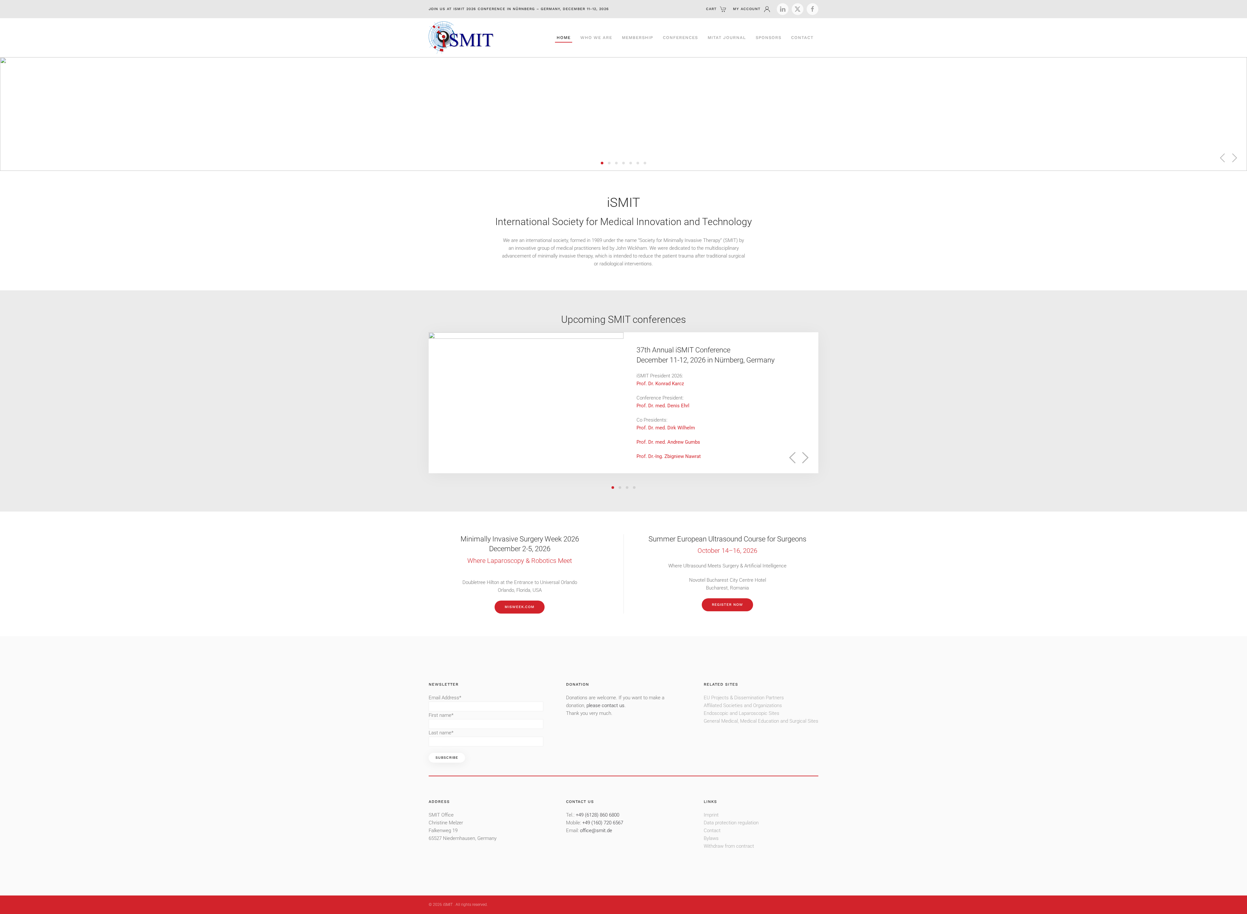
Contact (802, 37)
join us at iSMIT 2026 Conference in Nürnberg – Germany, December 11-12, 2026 (519, 9)
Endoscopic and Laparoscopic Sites (741, 713)
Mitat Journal (727, 37)
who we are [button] (596, 37)
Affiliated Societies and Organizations (743, 705)
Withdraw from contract (729, 846)
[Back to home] (461, 37)
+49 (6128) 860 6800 (597, 815)
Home (564, 37)
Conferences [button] (680, 37)
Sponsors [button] (768, 37)
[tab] (602, 163)
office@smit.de (596, 830)
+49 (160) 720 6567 (602, 823)
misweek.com (520, 607)
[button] (1222, 157)
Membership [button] (637, 37)
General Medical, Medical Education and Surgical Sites (761, 721)
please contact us (605, 705)
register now (727, 605)
